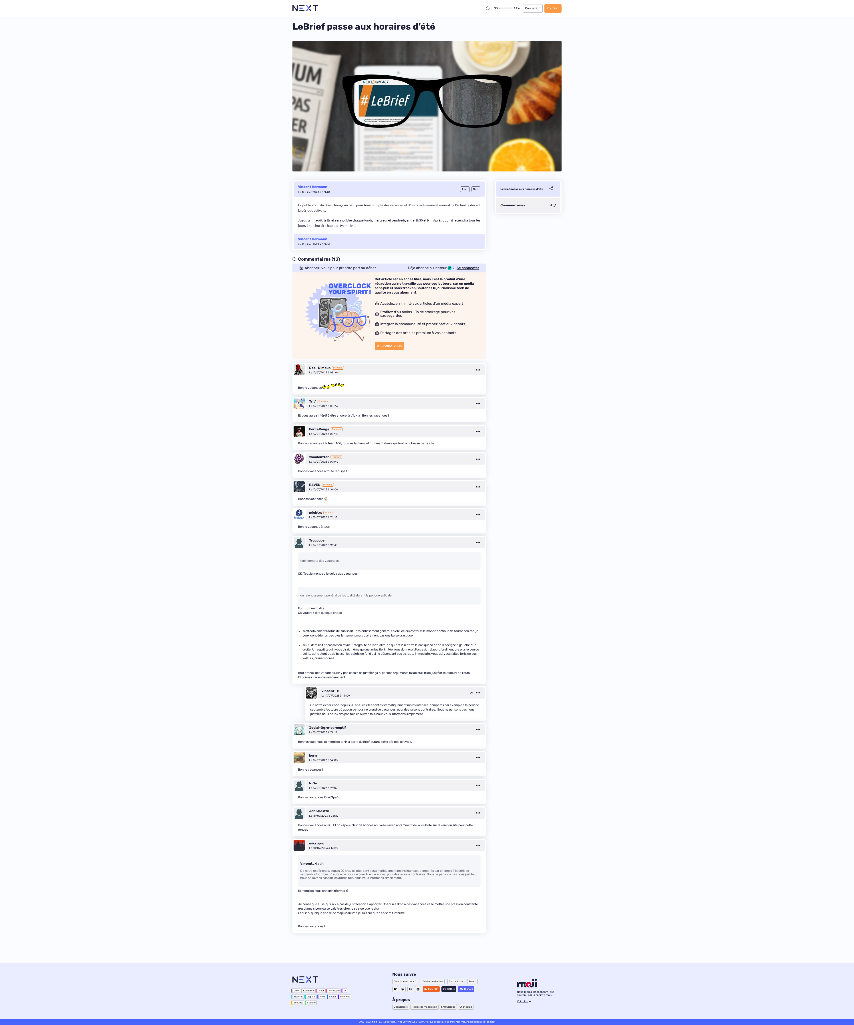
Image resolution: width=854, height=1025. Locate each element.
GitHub (451, 989)
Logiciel (311, 996)
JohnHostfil (319, 811)
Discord (468, 989)
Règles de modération (424, 1006)
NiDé (313, 783)
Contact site (456, 981)
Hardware (334, 990)
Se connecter (468, 268)
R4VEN (314, 485)
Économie (308, 990)
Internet (298, 996)
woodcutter (319, 457)
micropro (316, 843)
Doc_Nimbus (319, 368)
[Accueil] (305, 8)
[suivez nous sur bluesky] (395, 989)
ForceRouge (319, 429)
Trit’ (312, 401)
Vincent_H (330, 691)
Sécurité (298, 1002)
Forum (472, 981)
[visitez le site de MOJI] (527, 986)
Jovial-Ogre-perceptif (327, 728)
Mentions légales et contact (480, 1022)
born (313, 755)
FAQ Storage (448, 1006)
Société (311, 1002)
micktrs (315, 513)
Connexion (532, 8)
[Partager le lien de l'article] (551, 189)
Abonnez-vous (389, 346)
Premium (553, 8)
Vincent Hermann (312, 187)
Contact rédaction (433, 981)
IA (345, 990)
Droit (296, 990)
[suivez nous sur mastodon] (403, 989)
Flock (321, 990)
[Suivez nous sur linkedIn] (418, 989)
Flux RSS (433, 989)
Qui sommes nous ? (405, 981)
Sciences (345, 996)
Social (332, 996)
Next (322, 996)
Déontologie (401, 1006)
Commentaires (512, 205)
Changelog (465, 1006)
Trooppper (317, 540)
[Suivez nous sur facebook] (410, 989)
